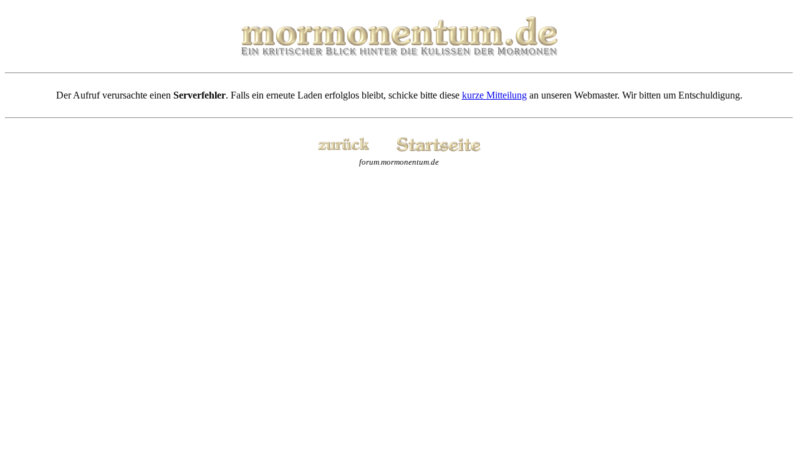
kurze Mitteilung (494, 95)
